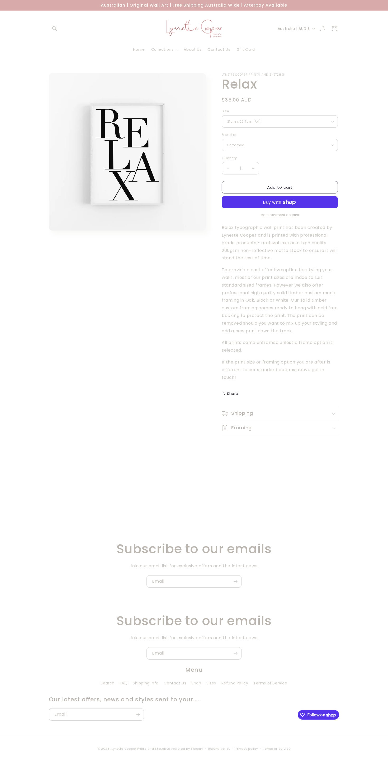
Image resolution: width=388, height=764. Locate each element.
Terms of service (276, 749)
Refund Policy (234, 683)
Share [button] (232, 393)
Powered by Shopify (187, 749)
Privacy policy (246, 749)
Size (225, 111)
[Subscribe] (235, 581)
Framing (229, 134)
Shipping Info (146, 683)
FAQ (124, 683)
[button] (54, 28)
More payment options (280, 215)
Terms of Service (270, 683)
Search (108, 683)
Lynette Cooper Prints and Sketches (140, 749)
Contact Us (175, 683)
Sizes (211, 683)
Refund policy (219, 749)
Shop (196, 683)
